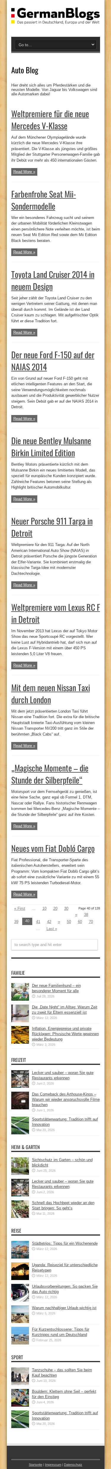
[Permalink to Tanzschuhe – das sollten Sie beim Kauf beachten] (20, 1384)
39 (16, 921)
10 (44, 908)
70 (91, 921)
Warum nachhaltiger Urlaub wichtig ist (64, 1308)
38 (86, 914)
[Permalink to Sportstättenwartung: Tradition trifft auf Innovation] (20, 1133)
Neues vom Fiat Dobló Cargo (53, 848)
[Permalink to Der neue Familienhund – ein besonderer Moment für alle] (20, 999)
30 (66, 908)
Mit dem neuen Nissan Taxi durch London (50, 693)
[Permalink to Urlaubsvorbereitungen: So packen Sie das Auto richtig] (20, 1300)
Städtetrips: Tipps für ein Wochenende (65, 1243)
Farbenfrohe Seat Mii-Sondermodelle (43, 200)
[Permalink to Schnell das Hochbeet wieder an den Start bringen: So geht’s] (20, 1216)
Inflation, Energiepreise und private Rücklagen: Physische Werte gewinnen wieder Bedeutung (65, 1033)
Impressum (53, 1464)
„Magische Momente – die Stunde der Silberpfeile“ (50, 774)
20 (55, 908)
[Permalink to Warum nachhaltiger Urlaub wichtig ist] (20, 1321)
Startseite (35, 1464)
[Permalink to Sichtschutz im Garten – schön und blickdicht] (20, 1173)
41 (38, 921)
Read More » (24, 172)
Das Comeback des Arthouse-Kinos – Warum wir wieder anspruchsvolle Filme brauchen (66, 1099)
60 (80, 921)
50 (69, 921)
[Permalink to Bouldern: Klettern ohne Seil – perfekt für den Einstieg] (20, 1405)
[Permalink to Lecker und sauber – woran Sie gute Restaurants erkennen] (20, 1086)
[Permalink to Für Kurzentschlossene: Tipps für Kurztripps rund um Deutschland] (20, 1343)
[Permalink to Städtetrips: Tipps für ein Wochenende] (20, 1257)
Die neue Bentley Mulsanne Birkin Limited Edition (51, 446)
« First (19, 908)
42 (49, 921)
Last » (51, 929)
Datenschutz (73, 1464)
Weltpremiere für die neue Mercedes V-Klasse (50, 119)
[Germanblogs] (55, 20)
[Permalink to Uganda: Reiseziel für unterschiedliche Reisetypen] (20, 1279)
